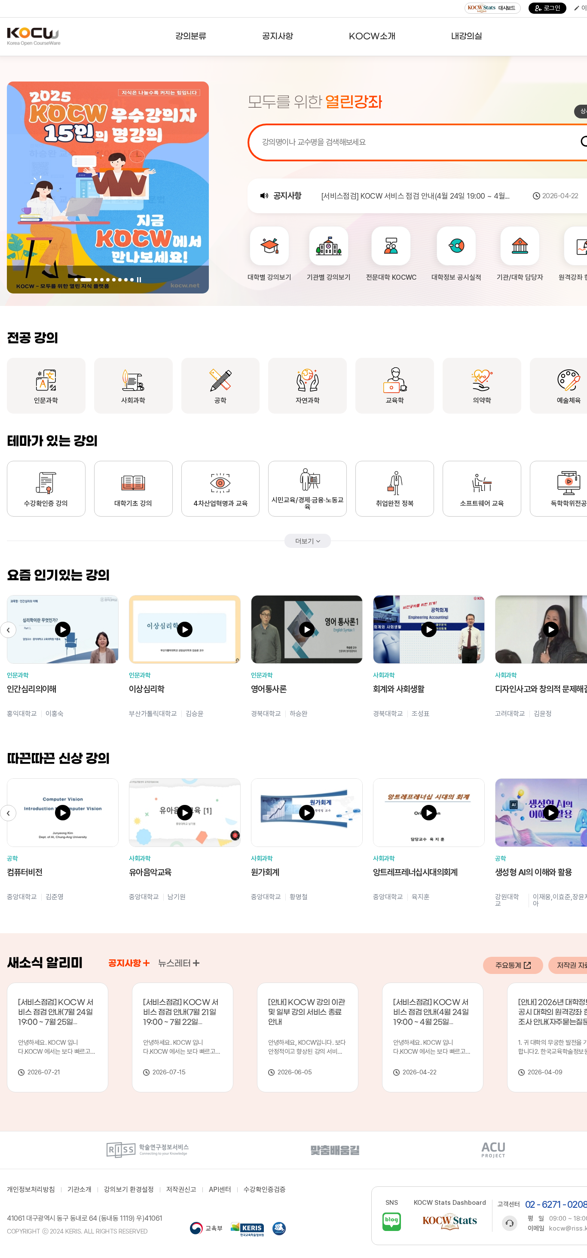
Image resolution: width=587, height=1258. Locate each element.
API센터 (220, 1189)
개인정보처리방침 (31, 1189)
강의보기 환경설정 (129, 1189)
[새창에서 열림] (148, 1150)
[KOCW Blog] (391, 1222)
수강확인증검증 (265, 1189)
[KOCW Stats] (450, 1222)
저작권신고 (181, 1189)
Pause (138, 279)
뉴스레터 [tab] (174, 964)
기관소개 (79, 1189)
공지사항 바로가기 (146, 963)
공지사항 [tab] (124, 964)
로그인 (552, 8)
